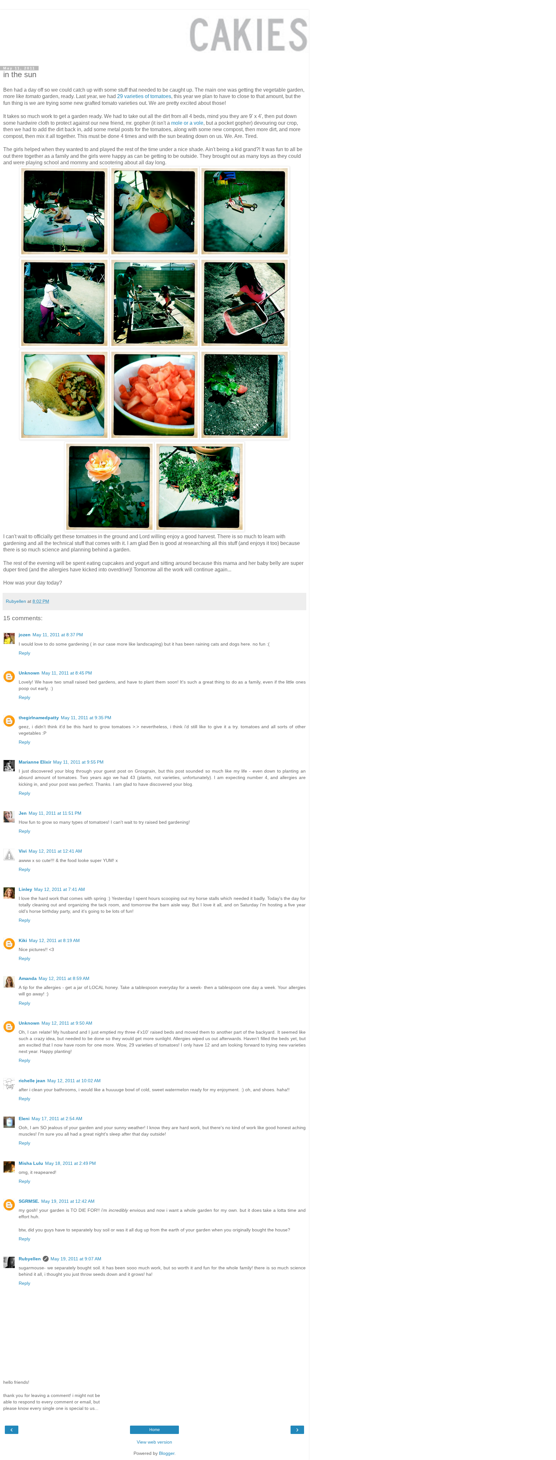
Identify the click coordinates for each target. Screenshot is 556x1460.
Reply (24, 653)
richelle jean (32, 1080)
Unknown (29, 673)
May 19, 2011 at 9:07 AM (76, 1258)
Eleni (24, 1118)
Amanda (28, 978)
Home (154, 1430)
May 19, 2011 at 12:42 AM (68, 1201)
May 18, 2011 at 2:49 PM (70, 1163)
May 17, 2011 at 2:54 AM (57, 1118)
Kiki (23, 940)
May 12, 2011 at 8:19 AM (54, 940)
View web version (154, 1442)
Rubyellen (30, 1258)
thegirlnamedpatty (39, 717)
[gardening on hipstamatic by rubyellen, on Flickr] (64, 254)
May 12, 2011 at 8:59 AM (64, 978)
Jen (23, 813)
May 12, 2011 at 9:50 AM (67, 1023)
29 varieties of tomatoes (144, 96)
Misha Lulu (31, 1163)
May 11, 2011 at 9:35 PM (86, 717)
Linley (25, 889)
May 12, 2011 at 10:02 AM (74, 1080)
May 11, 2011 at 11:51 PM (55, 813)
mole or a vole (187, 123)
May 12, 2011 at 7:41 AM (59, 889)
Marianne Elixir (35, 762)
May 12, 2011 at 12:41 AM (55, 851)
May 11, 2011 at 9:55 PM (78, 762)
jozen (25, 634)
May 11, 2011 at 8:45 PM (67, 673)
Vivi (23, 851)
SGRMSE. (29, 1201)
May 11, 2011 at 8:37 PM (57, 634)
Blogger (166, 1453)
